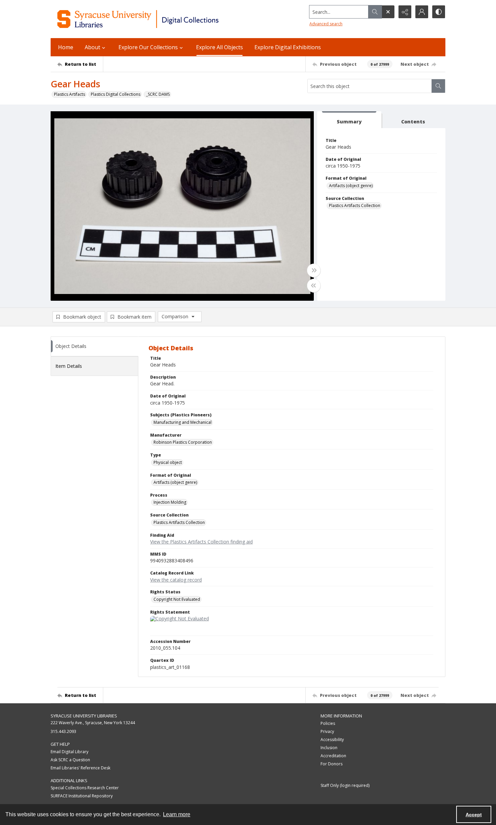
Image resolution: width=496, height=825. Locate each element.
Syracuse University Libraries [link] (84, 716)
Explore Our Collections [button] (148, 47)
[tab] (349, 119)
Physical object (168, 462)
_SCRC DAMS (158, 94)
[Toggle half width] (314, 285)
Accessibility (332, 739)
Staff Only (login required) (345, 785)
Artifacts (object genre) (351, 185)
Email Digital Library (69, 752)
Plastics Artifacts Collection (354, 205)
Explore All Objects (219, 47)
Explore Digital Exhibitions (287, 47)
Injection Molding (170, 502)
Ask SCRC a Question (70, 760)
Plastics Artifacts (69, 94)
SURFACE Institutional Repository (82, 796)
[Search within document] (438, 86)
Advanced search (325, 24)
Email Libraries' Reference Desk (80, 768)
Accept (474, 814)
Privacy (327, 731)
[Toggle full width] (314, 270)
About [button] (92, 47)
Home (65, 47)
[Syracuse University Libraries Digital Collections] (157, 19)
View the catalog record (176, 580)
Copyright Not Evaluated (177, 599)
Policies (328, 723)
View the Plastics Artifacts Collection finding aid (201, 541)
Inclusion (329, 747)
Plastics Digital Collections (115, 94)
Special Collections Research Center (85, 788)
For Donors (331, 764)
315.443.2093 (63, 731)
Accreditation (333, 756)
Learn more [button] (176, 814)
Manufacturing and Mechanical (183, 422)
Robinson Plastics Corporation (183, 442)
